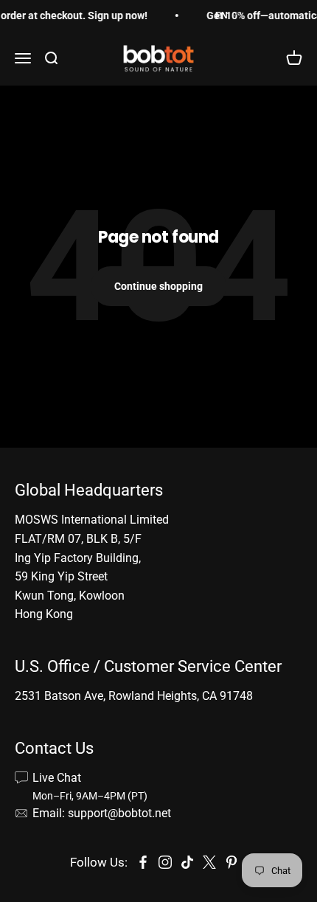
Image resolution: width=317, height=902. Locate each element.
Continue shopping (158, 286)
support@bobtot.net (119, 813)
